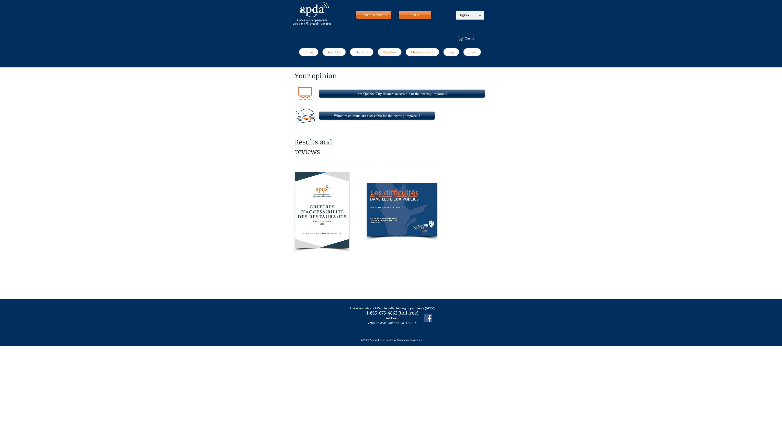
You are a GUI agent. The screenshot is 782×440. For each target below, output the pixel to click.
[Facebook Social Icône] (428, 318)
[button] (470, 38)
